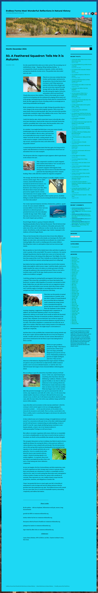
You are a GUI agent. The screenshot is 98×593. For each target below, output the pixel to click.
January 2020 (75, 292)
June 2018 (74, 317)
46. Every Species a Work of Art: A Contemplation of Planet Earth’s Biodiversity (79, 95)
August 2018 (74, 314)
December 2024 (75, 261)
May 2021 (74, 277)
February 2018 (75, 323)
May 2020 (74, 286)
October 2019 (75, 296)
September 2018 (75, 313)
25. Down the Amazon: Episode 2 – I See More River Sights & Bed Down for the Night (81, 190)
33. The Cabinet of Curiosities (78, 155)
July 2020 (74, 284)
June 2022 (74, 269)
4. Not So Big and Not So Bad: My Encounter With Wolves (81, 216)
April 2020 (74, 287)
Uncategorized (75, 247)
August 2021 (74, 274)
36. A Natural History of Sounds (79, 142)
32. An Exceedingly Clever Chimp (79, 159)
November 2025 (75, 258)
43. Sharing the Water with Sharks (79, 109)
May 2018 (74, 319)
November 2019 (75, 295)
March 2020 (74, 289)
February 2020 (75, 290)
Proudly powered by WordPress (62, 586)
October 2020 (75, 281)
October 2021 (75, 272)
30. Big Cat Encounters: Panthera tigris (81, 166)
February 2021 (75, 280)
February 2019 (75, 305)
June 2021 (74, 275)
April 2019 (74, 302)
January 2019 (75, 307)
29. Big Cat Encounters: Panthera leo (80, 169)
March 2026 (74, 257)
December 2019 (75, 293)
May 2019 (74, 301)
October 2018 (75, 311)
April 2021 (74, 278)
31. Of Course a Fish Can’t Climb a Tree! (81, 162)
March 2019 (74, 304)
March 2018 (74, 322)
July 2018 (74, 316)
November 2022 (75, 267)
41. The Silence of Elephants (78, 118)
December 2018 (75, 308)
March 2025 (74, 260)
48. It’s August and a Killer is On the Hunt (81, 84)
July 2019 (74, 299)
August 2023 (75, 264)
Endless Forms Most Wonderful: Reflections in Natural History (38, 11)
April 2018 (74, 320)
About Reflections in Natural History (44, 586)
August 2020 (75, 283)
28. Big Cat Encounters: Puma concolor (81, 173)
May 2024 (74, 263)
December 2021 (75, 271)
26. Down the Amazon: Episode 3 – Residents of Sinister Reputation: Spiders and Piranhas (81, 183)
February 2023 (75, 266)
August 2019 (74, 298)
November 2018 (75, 310)
